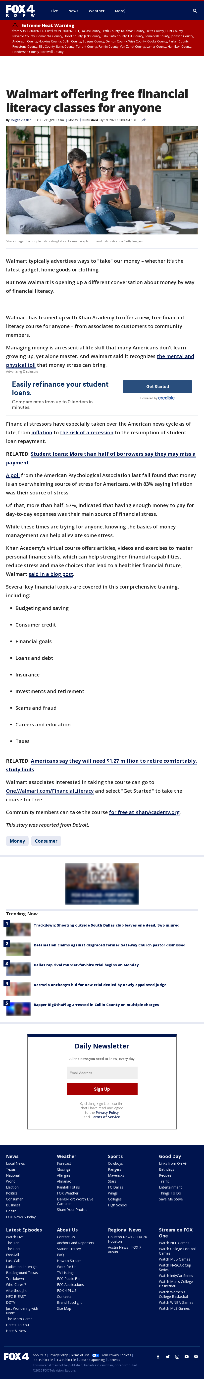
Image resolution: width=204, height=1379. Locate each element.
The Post (13, 1248)
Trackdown (15, 1278)
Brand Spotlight (69, 1302)
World (10, 1181)
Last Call (13, 1260)
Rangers (114, 1169)
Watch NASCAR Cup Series (175, 1267)
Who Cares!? (16, 1284)
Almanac (64, 1181)
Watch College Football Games (177, 1251)
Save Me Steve (171, 1199)
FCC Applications (70, 1284)
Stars (112, 1181)
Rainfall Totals (68, 1187)
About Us (67, 1230)
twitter (168, 1357)
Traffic (164, 1181)
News (12, 1156)
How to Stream (69, 1260)
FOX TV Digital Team (50, 120)
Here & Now (16, 1330)
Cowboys (115, 1163)
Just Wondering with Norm (22, 1310)
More (119, 10)
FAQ (60, 1254)
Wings (113, 1193)
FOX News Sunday (21, 1217)
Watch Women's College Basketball (174, 1294)
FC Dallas (115, 1187)
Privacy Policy (107, 1112)
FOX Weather (67, 1193)
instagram (177, 1357)
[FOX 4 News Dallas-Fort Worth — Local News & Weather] (22, 11)
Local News (15, 1163)
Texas (11, 1169)
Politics (11, 1193)
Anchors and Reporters (75, 1242)
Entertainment (170, 1187)
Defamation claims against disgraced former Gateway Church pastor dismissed (110, 945)
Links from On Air (173, 1163)
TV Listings (65, 1272)
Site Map (64, 1308)
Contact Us (66, 1236)
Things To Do (170, 1193)
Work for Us (66, 1266)
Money (73, 120)
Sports (115, 1156)
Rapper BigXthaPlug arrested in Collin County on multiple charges (96, 1004)
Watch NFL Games (174, 1242)
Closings (63, 1169)
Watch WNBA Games (176, 1302)
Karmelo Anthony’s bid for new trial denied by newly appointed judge (100, 984)
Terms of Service (105, 1117)
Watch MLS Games (174, 1308)
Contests (64, 1296)
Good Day (170, 1156)
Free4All (12, 1254)
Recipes (165, 1175)
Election (12, 1187)
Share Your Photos (72, 1209)
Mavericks (116, 1175)
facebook (158, 1357)
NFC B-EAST (16, 1296)
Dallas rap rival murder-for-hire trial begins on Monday (86, 965)
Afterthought (16, 1290)
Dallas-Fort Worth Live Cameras (75, 1201)
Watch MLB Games (174, 1259)
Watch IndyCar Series (176, 1275)
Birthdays (166, 1169)
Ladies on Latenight (22, 1266)
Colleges (115, 1199)
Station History (69, 1248)
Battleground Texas (22, 1272)
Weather (66, 1156)
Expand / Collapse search (195, 11)
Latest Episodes (24, 1230)
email (196, 1357)
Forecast (64, 1163)
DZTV (10, 1302)
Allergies (63, 1175)
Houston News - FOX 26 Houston (127, 1239)
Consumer (46, 841)
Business (13, 1205)
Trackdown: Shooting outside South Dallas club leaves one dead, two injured (107, 925)
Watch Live (15, 1236)
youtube (187, 1357)
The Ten (12, 1242)
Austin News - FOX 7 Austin (124, 1249)
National (13, 1175)
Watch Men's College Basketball (176, 1283)
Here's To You (17, 1324)
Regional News (124, 1230)
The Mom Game (19, 1318)
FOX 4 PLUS (66, 1290)
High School (117, 1205)
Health (11, 1211)
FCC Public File (68, 1278)
